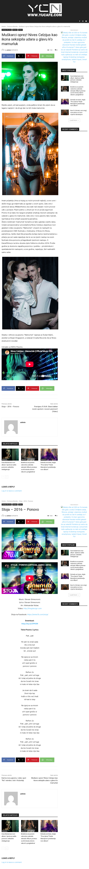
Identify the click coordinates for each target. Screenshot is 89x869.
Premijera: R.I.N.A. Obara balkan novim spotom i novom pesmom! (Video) (45, 409)
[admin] (3, 50)
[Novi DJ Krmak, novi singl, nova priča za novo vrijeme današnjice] (65, 112)
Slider (20, 30)
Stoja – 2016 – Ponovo (10, 407)
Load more (73, 120)
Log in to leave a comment (12, 491)
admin (8, 50)
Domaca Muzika (12, 26)
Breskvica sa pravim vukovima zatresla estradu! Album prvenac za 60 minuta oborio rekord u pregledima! (29, 467)
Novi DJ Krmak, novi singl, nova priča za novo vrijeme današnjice (78, 112)
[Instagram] (82, 21)
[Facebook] (79, 21)
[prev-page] (3, 476)
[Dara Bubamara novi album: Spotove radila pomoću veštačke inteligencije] (10, 455)
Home (4, 26)
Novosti (15, 30)
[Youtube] (86, 21)
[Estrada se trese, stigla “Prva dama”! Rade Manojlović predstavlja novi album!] (49, 455)
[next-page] (6, 476)
